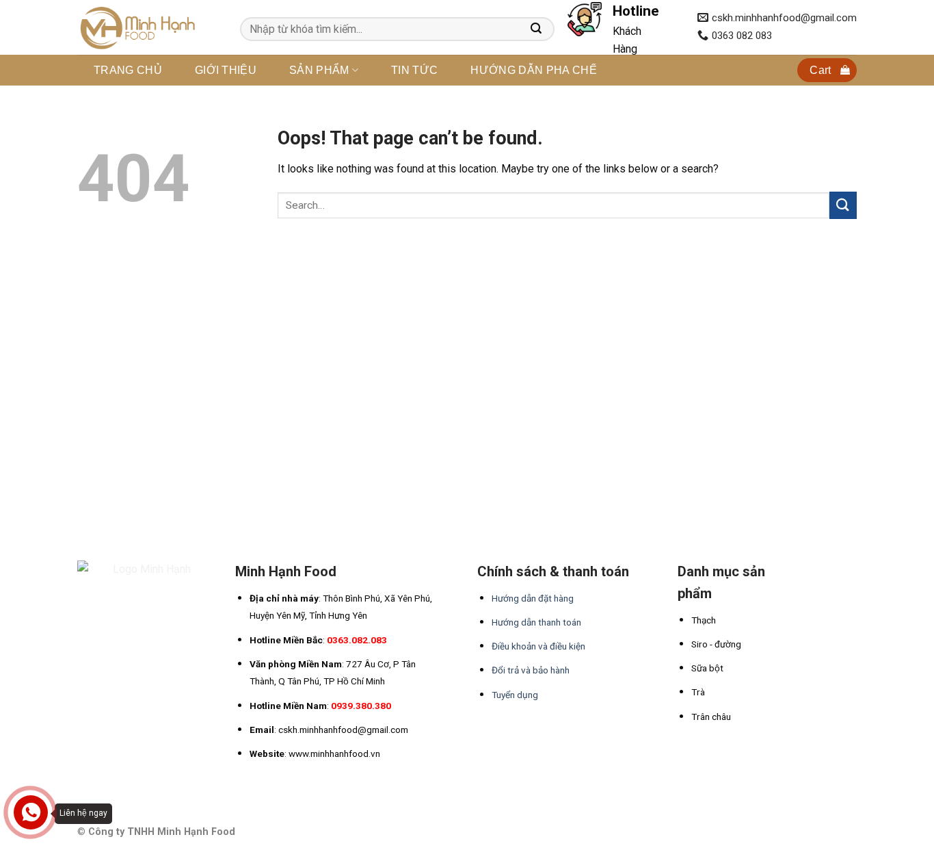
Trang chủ (128, 70)
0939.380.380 (361, 705)
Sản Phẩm (319, 70)
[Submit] (843, 205)
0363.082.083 (357, 639)
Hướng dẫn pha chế (533, 70)
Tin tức (414, 70)
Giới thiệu (225, 70)
